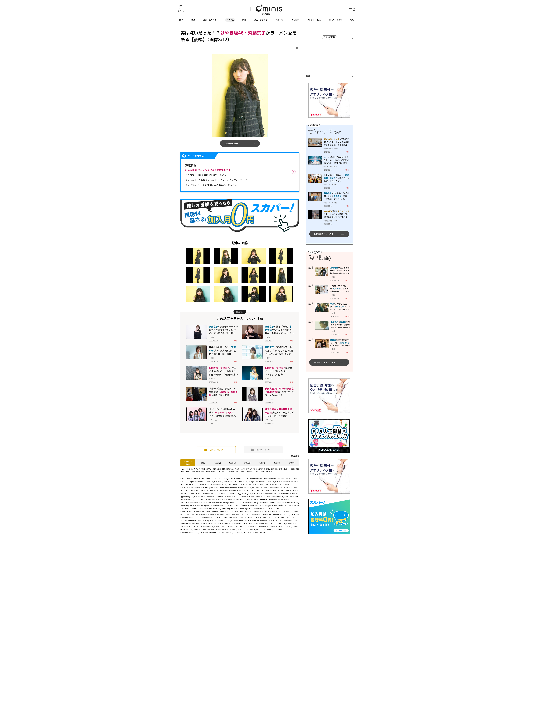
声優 (244, 19)
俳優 (193, 19)
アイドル (230, 19)
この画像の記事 (231, 143)
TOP (181, 19)
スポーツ (279, 19)
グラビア (295, 19)
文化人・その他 (335, 19)
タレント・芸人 (314, 19)
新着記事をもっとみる (323, 234)
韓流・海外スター (210, 19)
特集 (352, 19)
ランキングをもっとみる (324, 362)
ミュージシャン (261, 19)
